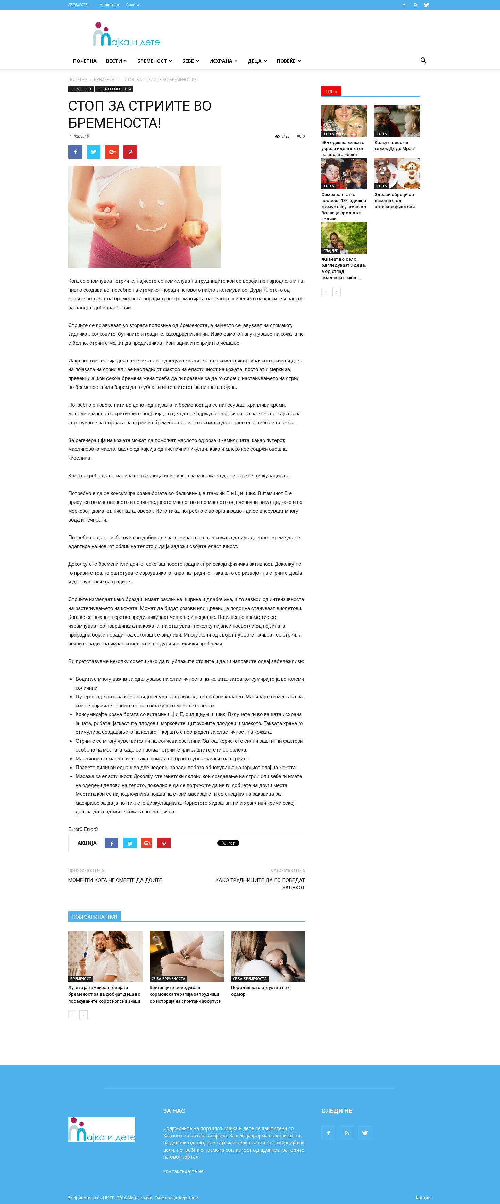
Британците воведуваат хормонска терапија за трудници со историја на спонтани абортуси (185, 994)
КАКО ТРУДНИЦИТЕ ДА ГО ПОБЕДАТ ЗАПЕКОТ (260, 884)
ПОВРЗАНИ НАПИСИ (94, 917)
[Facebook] (404, 5)
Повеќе (286, 60)
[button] (423, 61)
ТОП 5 (328, 134)
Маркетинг (109, 4)
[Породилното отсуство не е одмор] (268, 956)
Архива (132, 4)
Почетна (85, 60)
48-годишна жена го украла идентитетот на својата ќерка (342, 148)
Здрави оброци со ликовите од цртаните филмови (394, 200)
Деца (255, 60)
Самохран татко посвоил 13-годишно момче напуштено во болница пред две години (343, 206)
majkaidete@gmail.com (232, 1171)
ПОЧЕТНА (77, 79)
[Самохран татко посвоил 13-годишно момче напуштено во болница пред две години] (344, 173)
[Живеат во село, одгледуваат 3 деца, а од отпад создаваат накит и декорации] (344, 238)
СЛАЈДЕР (330, 250)
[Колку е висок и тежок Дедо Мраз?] (397, 121)
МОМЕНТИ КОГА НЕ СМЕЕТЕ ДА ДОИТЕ (115, 880)
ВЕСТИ (114, 60)
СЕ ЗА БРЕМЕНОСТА (114, 89)
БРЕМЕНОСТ (152, 60)
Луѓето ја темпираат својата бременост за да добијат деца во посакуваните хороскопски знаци (104, 994)
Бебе (188, 60)
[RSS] (415, 5)
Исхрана (220, 60)
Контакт (424, 1198)
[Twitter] (426, 5)
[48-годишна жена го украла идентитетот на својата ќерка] (344, 121)
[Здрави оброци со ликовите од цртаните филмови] (397, 173)
